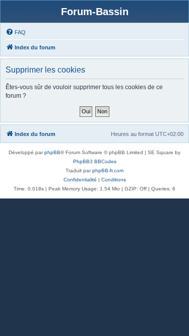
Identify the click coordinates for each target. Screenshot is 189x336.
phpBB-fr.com (107, 170)
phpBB (52, 152)
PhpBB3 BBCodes (94, 161)
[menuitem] (16, 32)
